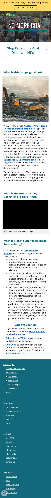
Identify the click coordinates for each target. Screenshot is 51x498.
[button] (3, 14)
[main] (25, 26)
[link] (25, 217)
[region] (25, 5)
